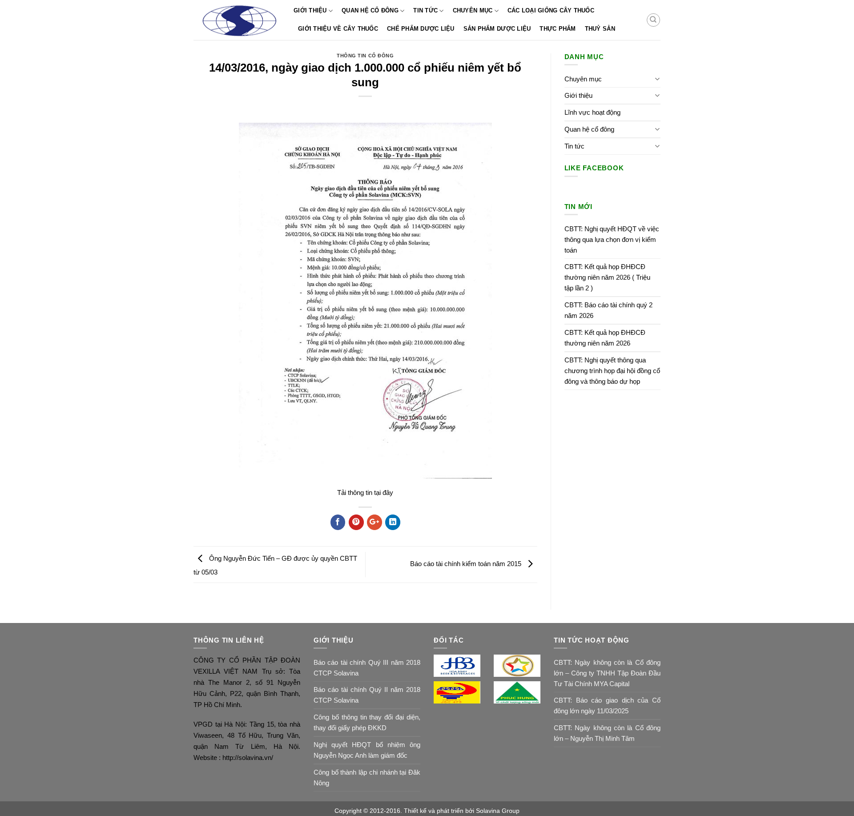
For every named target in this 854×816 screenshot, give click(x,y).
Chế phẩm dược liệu (421, 28)
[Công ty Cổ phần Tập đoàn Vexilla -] (236, 20)
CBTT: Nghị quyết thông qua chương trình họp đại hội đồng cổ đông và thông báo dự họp (612, 370)
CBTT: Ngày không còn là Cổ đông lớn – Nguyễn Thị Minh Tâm (607, 733)
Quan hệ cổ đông (370, 10)
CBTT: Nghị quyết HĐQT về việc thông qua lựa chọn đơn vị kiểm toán (611, 239)
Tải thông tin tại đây (365, 492)
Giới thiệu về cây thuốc (338, 28)
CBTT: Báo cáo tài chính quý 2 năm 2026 (608, 310)
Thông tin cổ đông (365, 55)
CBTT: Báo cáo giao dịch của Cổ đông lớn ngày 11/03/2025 (607, 705)
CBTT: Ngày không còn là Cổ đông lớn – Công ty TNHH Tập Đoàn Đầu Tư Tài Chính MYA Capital (607, 673)
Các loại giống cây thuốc (551, 10)
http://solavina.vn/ (247, 757)
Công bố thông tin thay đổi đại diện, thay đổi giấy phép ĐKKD (367, 722)
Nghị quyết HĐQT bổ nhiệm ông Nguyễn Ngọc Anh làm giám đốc (367, 750)
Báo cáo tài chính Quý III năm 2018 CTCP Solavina (367, 668)
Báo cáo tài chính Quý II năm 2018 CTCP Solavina (367, 695)
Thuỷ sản (600, 28)
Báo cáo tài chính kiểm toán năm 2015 (466, 563)
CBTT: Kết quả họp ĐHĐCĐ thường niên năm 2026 (604, 338)
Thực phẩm (558, 28)
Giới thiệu (310, 10)
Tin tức (425, 10)
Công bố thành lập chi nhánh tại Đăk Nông (367, 777)
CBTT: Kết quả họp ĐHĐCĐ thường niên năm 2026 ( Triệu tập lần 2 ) (607, 277)
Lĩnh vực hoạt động (592, 112)
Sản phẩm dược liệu (497, 28)
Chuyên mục (473, 10)
